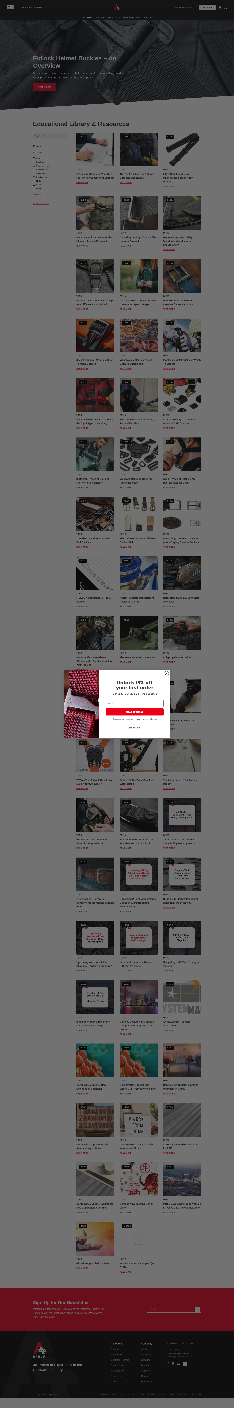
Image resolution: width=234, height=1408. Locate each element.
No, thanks (134, 727)
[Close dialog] (166, 673)
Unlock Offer (134, 712)
